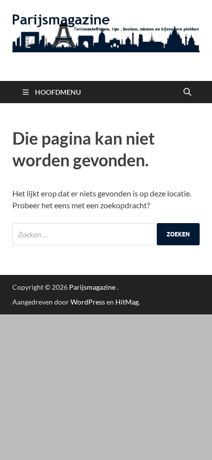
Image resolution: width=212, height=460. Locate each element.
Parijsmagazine (92, 287)
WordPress (88, 302)
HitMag (127, 302)
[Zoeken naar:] (106, 234)
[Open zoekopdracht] (187, 92)
